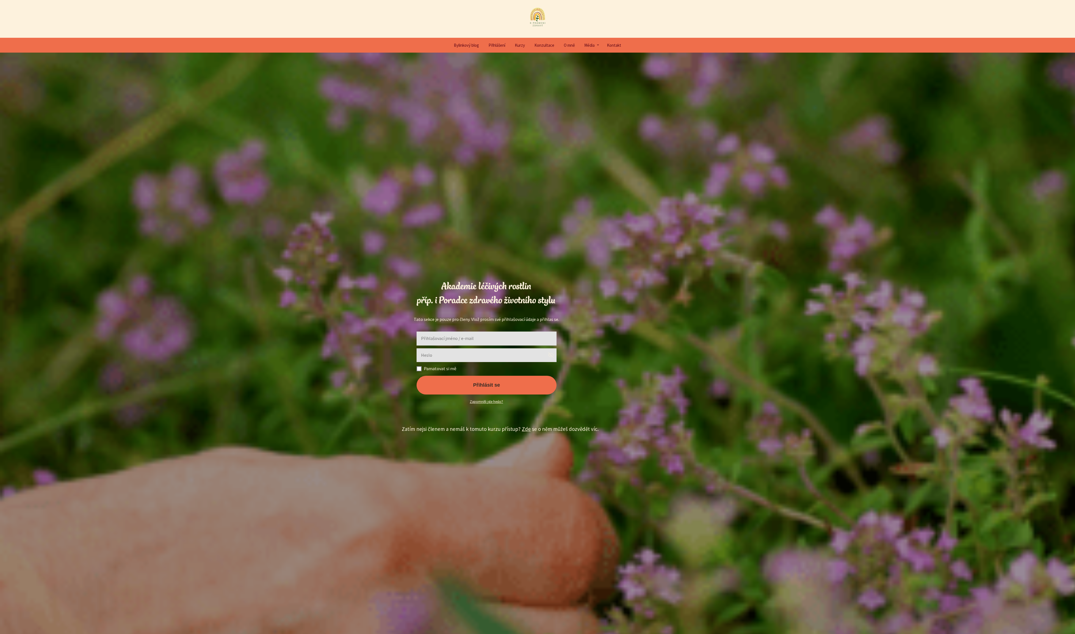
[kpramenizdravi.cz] (537, 19)
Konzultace (544, 45)
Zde (526, 429)
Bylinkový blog (466, 45)
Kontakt (614, 45)
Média (589, 45)
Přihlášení (497, 45)
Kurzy (520, 45)
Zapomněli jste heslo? (486, 401)
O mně (569, 45)
